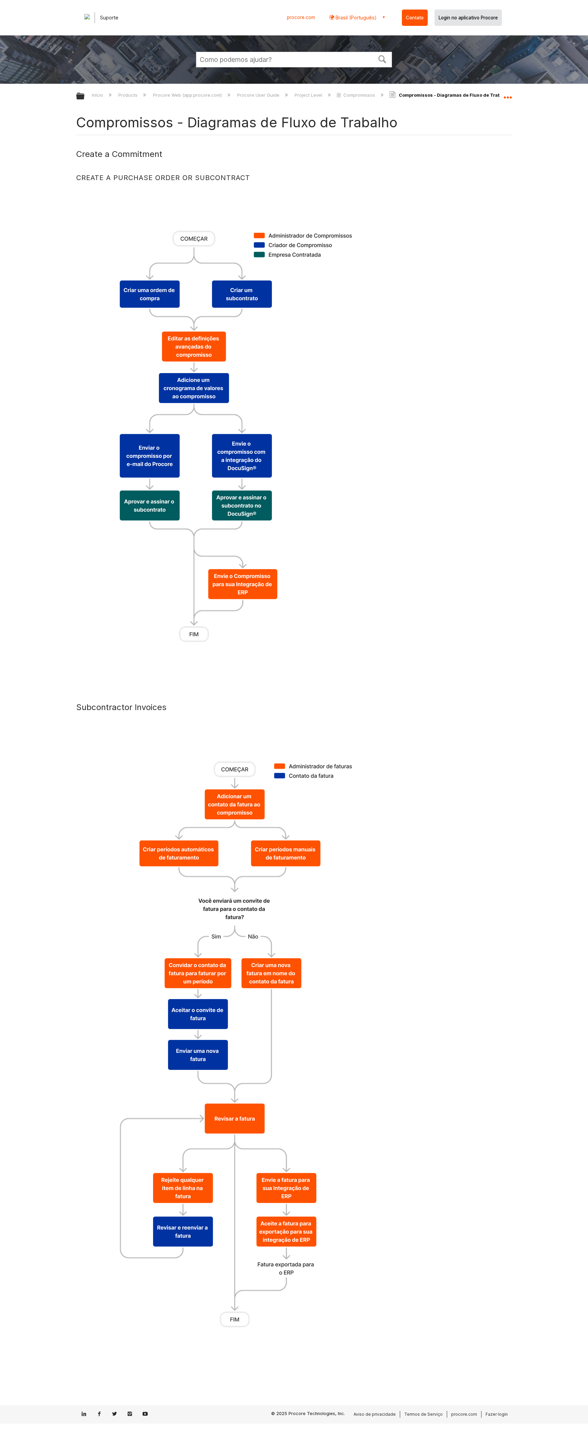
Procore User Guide (259, 95)
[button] (382, 58)
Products (128, 95)
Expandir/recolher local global (508, 94)
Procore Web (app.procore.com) (188, 95)
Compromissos (359, 95)
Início (98, 95)
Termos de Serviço (423, 1414)
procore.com (301, 17)
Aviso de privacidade (375, 1414)
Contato (415, 17)
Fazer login (497, 1414)
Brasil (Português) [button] (355, 17)
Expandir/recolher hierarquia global (84, 96)
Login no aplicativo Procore (468, 17)
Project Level (309, 95)
